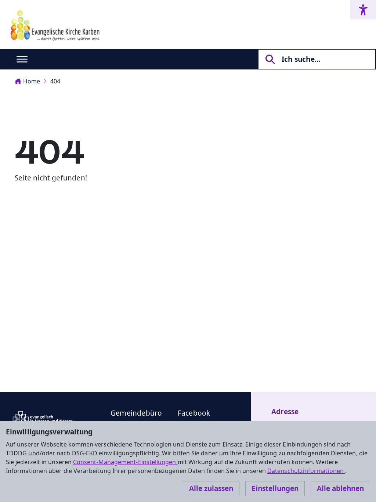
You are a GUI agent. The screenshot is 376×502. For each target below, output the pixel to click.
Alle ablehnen (340, 488)
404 (55, 81)
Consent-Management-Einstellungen (125, 462)
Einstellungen (275, 488)
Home (31, 81)
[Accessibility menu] (363, 9)
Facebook (194, 413)
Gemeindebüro (136, 413)
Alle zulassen (211, 488)
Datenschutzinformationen (306, 471)
